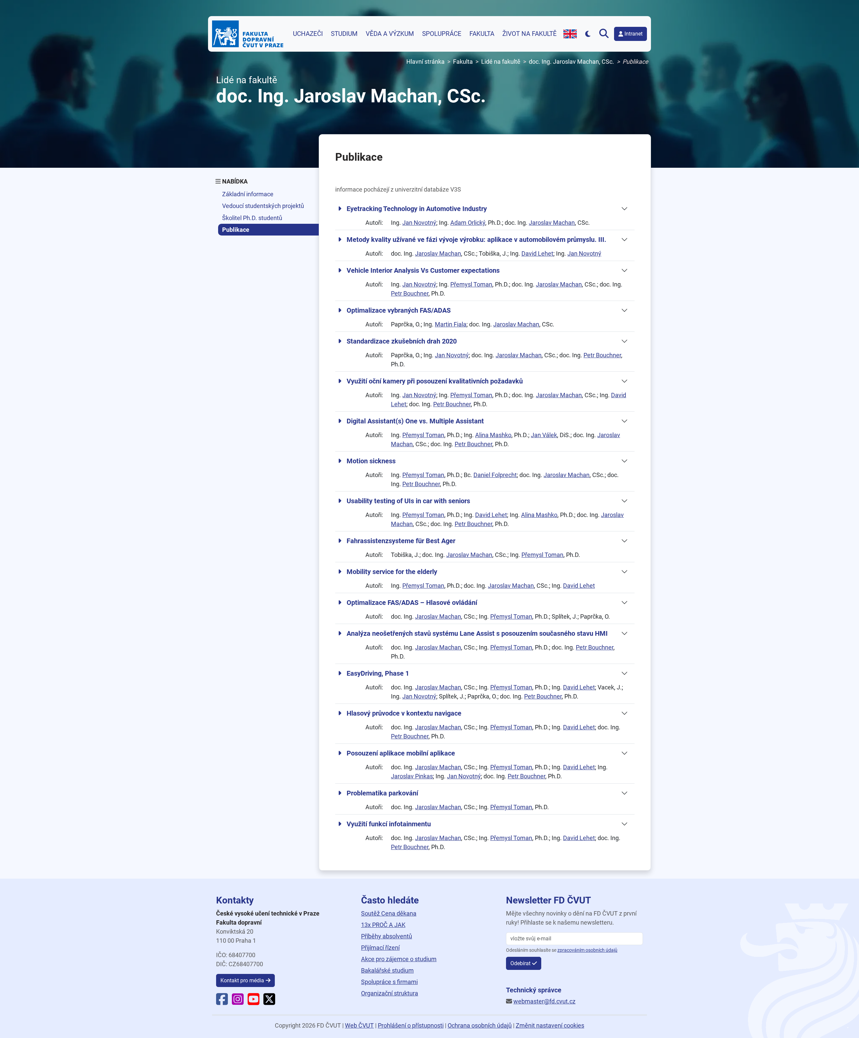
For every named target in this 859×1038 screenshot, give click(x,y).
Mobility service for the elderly (392, 572)
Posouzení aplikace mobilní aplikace (401, 753)
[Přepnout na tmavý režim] (588, 34)
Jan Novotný (419, 222)
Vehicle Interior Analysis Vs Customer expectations (423, 270)
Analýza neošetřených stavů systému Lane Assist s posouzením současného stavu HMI (477, 633)
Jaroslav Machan (552, 222)
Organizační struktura (389, 993)
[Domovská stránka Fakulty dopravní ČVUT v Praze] (247, 34)
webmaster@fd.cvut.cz (544, 1001)
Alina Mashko (493, 434)
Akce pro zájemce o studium (399, 959)
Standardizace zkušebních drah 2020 (402, 341)
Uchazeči (308, 34)
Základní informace (247, 194)
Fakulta (481, 34)
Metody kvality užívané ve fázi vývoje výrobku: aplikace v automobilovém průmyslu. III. (476, 240)
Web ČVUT (359, 1025)
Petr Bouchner (409, 293)
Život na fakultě (529, 34)
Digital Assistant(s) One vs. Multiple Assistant (415, 421)
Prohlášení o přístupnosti (411, 1025)
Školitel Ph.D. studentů (252, 217)
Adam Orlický (467, 222)
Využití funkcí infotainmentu (389, 824)
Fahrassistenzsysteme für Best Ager (401, 541)
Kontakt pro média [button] (242, 980)
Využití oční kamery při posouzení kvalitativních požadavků (435, 381)
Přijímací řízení (380, 947)
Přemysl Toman (471, 284)
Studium (344, 34)
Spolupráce (441, 34)
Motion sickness (371, 461)
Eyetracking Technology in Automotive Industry (417, 209)
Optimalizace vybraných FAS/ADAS (399, 310)
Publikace (235, 229)
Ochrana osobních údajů (480, 1025)
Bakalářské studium (387, 970)
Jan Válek (544, 434)
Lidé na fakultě (500, 61)
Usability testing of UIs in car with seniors (408, 501)
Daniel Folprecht (495, 474)
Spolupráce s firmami (389, 981)
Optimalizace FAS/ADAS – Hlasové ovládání (412, 603)
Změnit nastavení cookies (550, 1025)
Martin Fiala (450, 324)
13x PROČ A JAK (383, 924)
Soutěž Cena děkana (388, 913)
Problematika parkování (382, 793)
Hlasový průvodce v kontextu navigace (404, 713)
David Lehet (537, 253)
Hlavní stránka (425, 61)
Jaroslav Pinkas (412, 776)
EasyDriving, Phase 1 (378, 673)
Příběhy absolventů (386, 936)
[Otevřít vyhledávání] (605, 34)
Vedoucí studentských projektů (263, 205)
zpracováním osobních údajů (587, 950)
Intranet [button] (633, 34)
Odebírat (520, 963)
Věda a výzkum (390, 34)
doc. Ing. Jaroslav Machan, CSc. (571, 61)
